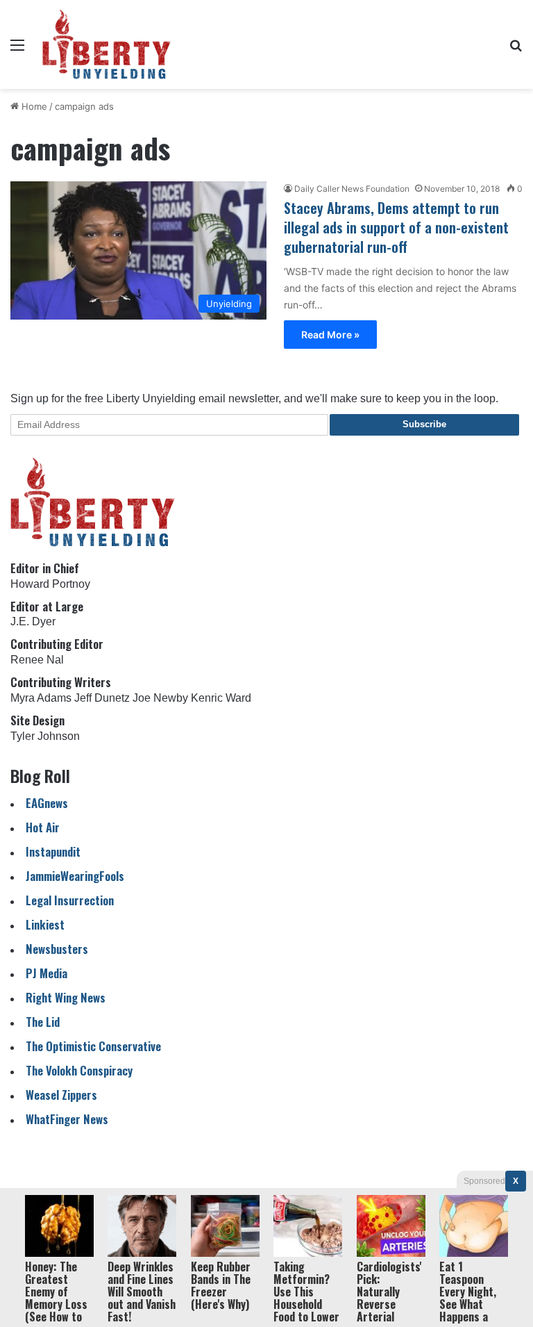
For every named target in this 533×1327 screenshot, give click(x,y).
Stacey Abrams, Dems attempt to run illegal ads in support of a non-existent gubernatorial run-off (396, 227)
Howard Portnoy (50, 584)
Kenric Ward (221, 698)
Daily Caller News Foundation (351, 188)
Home (33, 106)
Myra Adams (40, 698)
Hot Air (43, 827)
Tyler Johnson (45, 736)
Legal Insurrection (70, 900)
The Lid (43, 1021)
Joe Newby (160, 698)
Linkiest (45, 924)
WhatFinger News (67, 1119)
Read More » (330, 334)
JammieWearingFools (75, 875)
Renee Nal (37, 660)
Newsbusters (57, 948)
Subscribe (424, 424)
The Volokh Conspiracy (79, 1070)
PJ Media (46, 973)
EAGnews (47, 802)
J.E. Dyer (33, 621)
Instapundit (53, 851)
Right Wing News (65, 997)
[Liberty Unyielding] (106, 44)
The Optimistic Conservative (93, 1046)
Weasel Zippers (61, 1094)
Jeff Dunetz (102, 698)
